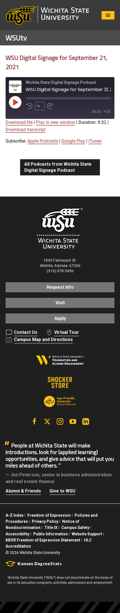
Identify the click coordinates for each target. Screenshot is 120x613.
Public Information (50, 534)
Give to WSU (62, 491)
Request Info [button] (60, 287)
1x (38, 106)
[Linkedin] (85, 421)
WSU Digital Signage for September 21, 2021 (56, 62)
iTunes (95, 141)
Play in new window (55, 122)
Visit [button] (60, 302)
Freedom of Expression (49, 515)
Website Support (87, 534)
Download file (19, 122)
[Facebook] (34, 421)
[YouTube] (72, 421)
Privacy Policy (45, 521)
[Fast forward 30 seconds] (51, 106)
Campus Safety (75, 527)
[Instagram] (60, 421)
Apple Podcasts (42, 141)
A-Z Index (14, 515)
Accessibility (17, 534)
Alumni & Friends (23, 491)
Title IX (50, 527)
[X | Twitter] (47, 421)
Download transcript (25, 129)
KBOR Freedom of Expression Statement (43, 540)
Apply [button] (60, 318)
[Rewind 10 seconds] (30, 106)
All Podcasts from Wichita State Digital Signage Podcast (58, 167)
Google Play (73, 141)
